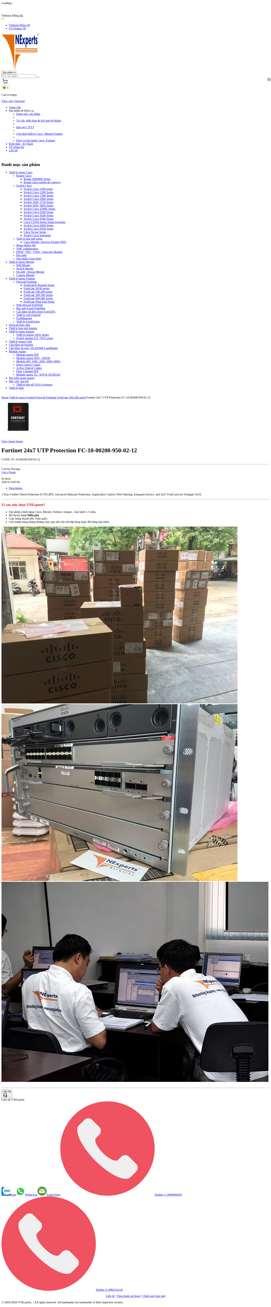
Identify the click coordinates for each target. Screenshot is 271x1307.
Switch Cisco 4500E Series (39, 208)
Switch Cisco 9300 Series (38, 218)
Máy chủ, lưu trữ (19, 381)
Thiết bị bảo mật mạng (29, 238)
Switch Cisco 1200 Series (38, 192)
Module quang (17, 351)
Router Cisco (24, 175)
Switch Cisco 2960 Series (38, 198)
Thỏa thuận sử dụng (128, 1296)
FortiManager (24, 318)
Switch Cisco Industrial (37, 235)
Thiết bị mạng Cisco (20, 172)
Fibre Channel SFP (27, 371)
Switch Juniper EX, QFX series (34, 338)
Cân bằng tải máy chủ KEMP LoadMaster (33, 348)
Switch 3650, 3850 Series (38, 205)
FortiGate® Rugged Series (39, 285)
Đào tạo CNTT (25, 127)
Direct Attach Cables (28, 364)
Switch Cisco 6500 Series (38, 212)
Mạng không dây (26, 245)
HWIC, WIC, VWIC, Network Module (39, 252)
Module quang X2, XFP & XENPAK (38, 374)
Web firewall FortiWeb (29, 305)
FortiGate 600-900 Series (38, 298)
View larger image (12, 441)
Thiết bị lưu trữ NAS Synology (34, 384)
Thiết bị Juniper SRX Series (32, 334)
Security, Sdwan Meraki (30, 271)
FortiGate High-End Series (39, 301)
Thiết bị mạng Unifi (20, 341)
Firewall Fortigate (26, 281)
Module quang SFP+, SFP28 (33, 358)
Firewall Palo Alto (19, 324)
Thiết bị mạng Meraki (21, 261)
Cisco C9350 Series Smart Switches (44, 222)
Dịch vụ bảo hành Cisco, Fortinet (35, 140)
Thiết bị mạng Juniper (21, 331)
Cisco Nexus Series (35, 232)
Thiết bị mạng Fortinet (22, 278)
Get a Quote (8, 472)
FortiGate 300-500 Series (38, 295)
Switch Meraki (24, 268)
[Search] (37, 77)
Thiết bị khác (16, 387)
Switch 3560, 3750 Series (38, 202)
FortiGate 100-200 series (38, 291)
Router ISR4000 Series (37, 179)
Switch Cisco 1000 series (38, 189)
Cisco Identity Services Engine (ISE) (45, 242)
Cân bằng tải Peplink (21, 344)
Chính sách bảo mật (153, 1296)
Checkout (19, 101)
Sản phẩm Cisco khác (28, 258)
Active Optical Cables (29, 368)
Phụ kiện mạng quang (21, 378)
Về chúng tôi (16, 147)
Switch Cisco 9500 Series (38, 228)
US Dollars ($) (17, 28)
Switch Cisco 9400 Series (38, 225)
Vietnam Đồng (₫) (19, 25)
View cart (7, 101)
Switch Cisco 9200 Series (38, 215)
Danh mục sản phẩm (28, 114)
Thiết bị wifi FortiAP (28, 315)
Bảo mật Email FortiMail (30, 308)
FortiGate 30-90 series (36, 288)
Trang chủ (15, 107)
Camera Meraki (25, 275)
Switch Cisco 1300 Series (38, 195)
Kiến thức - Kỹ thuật (21, 143)
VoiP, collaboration (27, 248)
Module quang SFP (27, 354)
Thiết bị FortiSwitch (28, 321)
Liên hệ (13, 150)
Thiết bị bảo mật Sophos (23, 328)
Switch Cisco (24, 185)
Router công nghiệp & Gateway (42, 182)
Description (15, 488)
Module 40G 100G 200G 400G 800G (38, 361)
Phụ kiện (21, 255)
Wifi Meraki (23, 265)
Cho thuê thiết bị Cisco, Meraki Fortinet (39, 133)
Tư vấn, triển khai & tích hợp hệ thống (38, 120)
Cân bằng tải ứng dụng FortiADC (36, 311)
